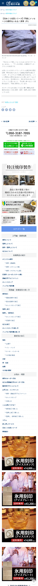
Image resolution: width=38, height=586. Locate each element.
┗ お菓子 (7, 344)
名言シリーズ (9, 102)
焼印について (6, 240)
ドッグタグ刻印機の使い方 (11, 332)
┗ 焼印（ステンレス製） (12, 267)
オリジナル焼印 (7, 259)
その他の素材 (6, 370)
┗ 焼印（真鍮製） (10, 263)
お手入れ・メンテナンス (10, 390)
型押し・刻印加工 (8, 313)
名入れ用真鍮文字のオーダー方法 (13, 382)
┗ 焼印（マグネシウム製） (13, 270)
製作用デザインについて (10, 386)
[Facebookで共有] (2, 109)
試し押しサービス (8, 424)
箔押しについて (7, 243)
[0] (34, 3)
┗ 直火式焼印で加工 (11, 301)
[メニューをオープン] (3, 3)
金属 (3, 366)
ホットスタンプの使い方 (10, 328)
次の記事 (32, 121)
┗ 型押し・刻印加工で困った (14, 416)
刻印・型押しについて (9, 247)
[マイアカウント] (30, 3)
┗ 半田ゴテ (8, 401)
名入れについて (7, 251)
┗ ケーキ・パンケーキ (11, 351)
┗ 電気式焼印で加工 (11, 298)
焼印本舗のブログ (11, 10)
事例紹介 (5, 431)
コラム (4, 420)
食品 (3, 340)
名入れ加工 (6, 324)
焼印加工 (5, 294)
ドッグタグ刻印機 (8, 286)
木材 (3, 359)
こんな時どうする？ (9, 405)
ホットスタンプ (7, 282)
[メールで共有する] (14, 109)
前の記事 (6, 121)
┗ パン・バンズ (9, 347)
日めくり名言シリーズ (9, 428)
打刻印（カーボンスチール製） (12, 274)
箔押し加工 (6, 309)
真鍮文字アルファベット (10, 278)
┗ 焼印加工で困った (11, 409)
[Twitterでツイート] (10, 109)
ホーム (2, 10)
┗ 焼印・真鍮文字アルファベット (15, 393)
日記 (16, 102)
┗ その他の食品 (9, 355)
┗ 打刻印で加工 (9, 320)
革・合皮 (5, 363)
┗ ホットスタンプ (10, 397)
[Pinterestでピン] (6, 109)
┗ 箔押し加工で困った (11, 412)
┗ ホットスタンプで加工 (12, 305)
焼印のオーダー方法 (9, 378)
